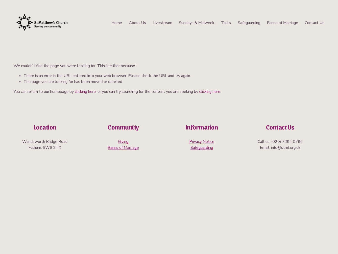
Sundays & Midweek (196, 22)
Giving (123, 141)
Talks (226, 22)
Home (116, 22)
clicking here (85, 91)
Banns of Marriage (282, 22)
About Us (137, 22)
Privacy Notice (201, 141)
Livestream (162, 22)
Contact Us (314, 22)
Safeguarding (249, 22)
